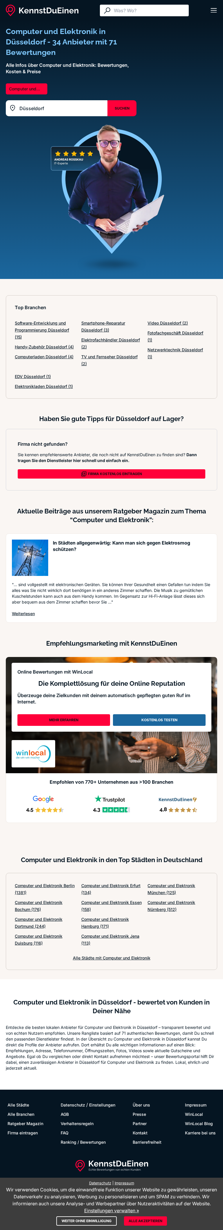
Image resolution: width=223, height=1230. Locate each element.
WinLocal (194, 1114)
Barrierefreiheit (147, 1142)
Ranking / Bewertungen (83, 1142)
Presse (139, 1114)
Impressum (195, 1104)
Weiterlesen (23, 613)
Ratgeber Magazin (25, 1123)
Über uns (141, 1104)
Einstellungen (102, 1104)
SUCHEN (122, 108)
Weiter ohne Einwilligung (87, 1221)
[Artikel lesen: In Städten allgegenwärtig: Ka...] (30, 558)
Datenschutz (73, 1104)
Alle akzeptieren (145, 1221)
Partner (140, 1123)
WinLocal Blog (199, 1123)
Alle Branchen (21, 1114)
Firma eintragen (23, 1132)
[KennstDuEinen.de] (42, 10)
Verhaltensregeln (77, 1123)
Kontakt (140, 1132)
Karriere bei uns (200, 1132)
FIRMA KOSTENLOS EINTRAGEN (115, 474)
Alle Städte (18, 1104)
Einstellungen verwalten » (111, 1210)
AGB (65, 1114)
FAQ (65, 1132)
